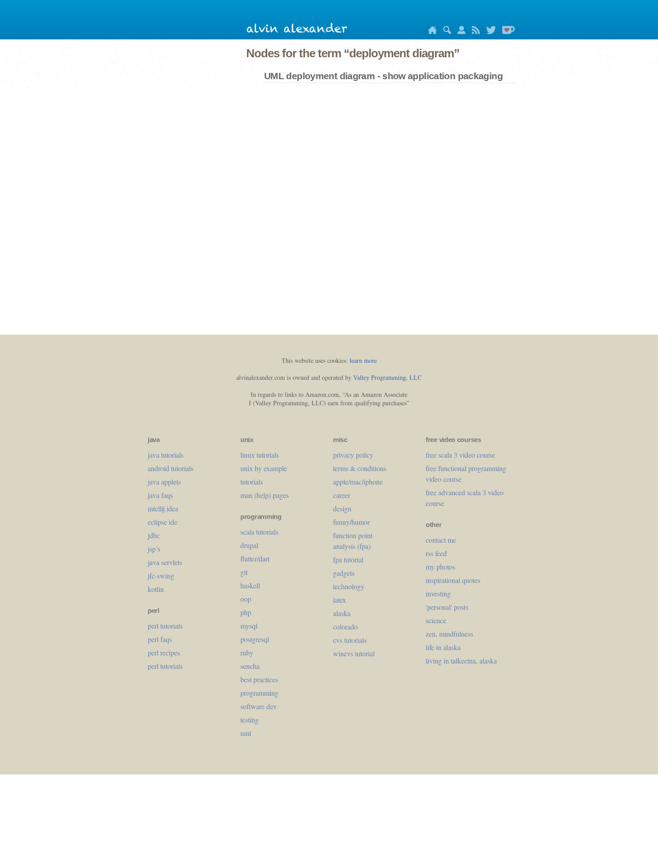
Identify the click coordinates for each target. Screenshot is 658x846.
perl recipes (164, 652)
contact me (441, 539)
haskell (250, 585)
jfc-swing (161, 575)
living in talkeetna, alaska (461, 660)
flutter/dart (254, 558)
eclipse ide (162, 522)
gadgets (344, 573)
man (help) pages (264, 495)
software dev (258, 706)
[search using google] (445, 31)
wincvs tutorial (354, 653)
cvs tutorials (350, 640)
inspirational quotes (453, 580)
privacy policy (353, 454)
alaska (341, 613)
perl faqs (160, 639)
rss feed (436, 553)
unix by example (263, 468)
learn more (363, 360)
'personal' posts (447, 607)
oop (245, 599)
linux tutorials (259, 454)
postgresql (254, 639)
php (245, 612)
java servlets (165, 562)
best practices (259, 679)
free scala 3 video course (460, 454)
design (342, 508)
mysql (248, 625)
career (341, 495)
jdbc (154, 535)
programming (259, 692)
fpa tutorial (348, 559)
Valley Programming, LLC (387, 377)
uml (245, 733)
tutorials (251, 481)
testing (249, 719)
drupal (249, 545)
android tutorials (170, 468)
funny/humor (351, 522)
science (436, 620)
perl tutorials (165, 625)
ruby (246, 652)
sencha (250, 666)
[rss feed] (473, 31)
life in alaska (443, 647)
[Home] (430, 31)
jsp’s (154, 548)
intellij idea (163, 508)
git (244, 572)
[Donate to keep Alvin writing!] (506, 31)
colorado (345, 626)
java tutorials (166, 454)
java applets (164, 481)
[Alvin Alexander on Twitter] (489, 31)
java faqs (160, 495)
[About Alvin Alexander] (459, 31)
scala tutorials (259, 531)
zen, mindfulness (449, 633)
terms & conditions (359, 468)
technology (348, 586)
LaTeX (339, 599)
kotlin (156, 589)
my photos (440, 566)
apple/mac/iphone (358, 481)
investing (438, 593)
